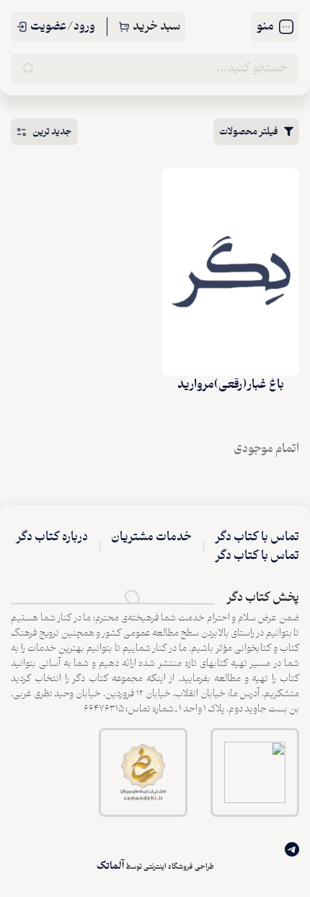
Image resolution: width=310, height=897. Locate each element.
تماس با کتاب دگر (257, 537)
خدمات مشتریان (151, 537)
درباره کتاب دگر (52, 537)
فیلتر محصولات (248, 131)
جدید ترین (52, 131)
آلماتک (110, 866)
